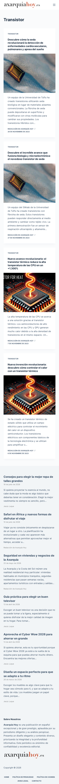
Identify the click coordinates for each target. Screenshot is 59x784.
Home (6, 777)
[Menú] (54, 5)
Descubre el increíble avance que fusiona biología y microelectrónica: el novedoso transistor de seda (29, 156)
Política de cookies (46, 777)
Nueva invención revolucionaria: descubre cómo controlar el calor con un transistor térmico (27, 367)
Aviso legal (23, 781)
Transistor (13, 34)
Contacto (36, 781)
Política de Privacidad (22, 777)
